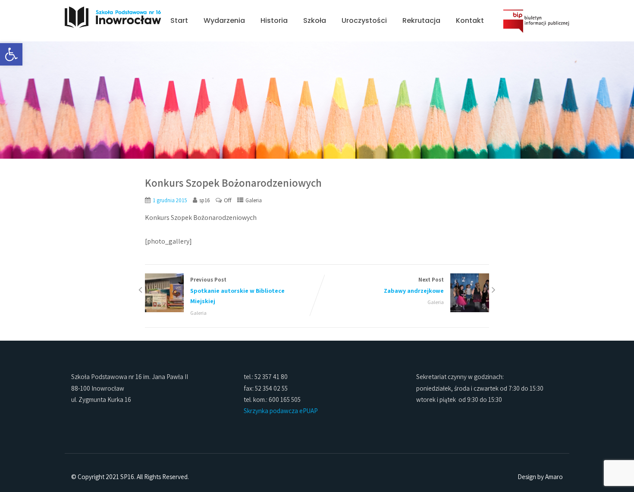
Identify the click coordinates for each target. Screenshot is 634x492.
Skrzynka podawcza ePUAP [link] (281, 411)
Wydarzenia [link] (224, 20)
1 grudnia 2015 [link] (170, 200)
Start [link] (179, 20)
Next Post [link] (414, 285)
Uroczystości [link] (364, 20)
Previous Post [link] (237, 290)
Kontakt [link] (470, 20)
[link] (11, 54)
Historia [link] (274, 20)
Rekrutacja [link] (421, 20)
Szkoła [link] (314, 20)
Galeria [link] (253, 200)
